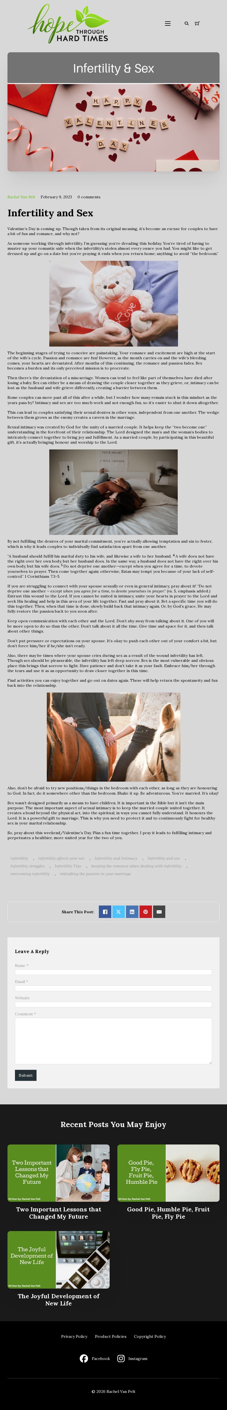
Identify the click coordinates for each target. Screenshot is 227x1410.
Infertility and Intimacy (116, 858)
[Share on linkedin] (132, 912)
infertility (19, 858)
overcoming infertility (30, 873)
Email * (21, 981)
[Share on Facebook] (105, 912)
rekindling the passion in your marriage (95, 873)
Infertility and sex (164, 858)
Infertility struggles (28, 865)
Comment (25, 1013)
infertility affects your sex (61, 858)
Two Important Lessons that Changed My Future (58, 1212)
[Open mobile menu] (168, 23)
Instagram (137, 1358)
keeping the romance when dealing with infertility (136, 865)
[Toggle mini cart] (197, 23)
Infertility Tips (68, 865)
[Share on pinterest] (146, 912)
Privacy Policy (74, 1336)
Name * (22, 965)
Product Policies (111, 1336)
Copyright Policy (150, 1336)
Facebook (101, 1358)
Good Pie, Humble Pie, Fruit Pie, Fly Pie (168, 1212)
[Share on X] (118, 912)
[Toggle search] (186, 23)
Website (22, 997)
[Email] (159, 912)
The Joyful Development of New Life (58, 1299)
